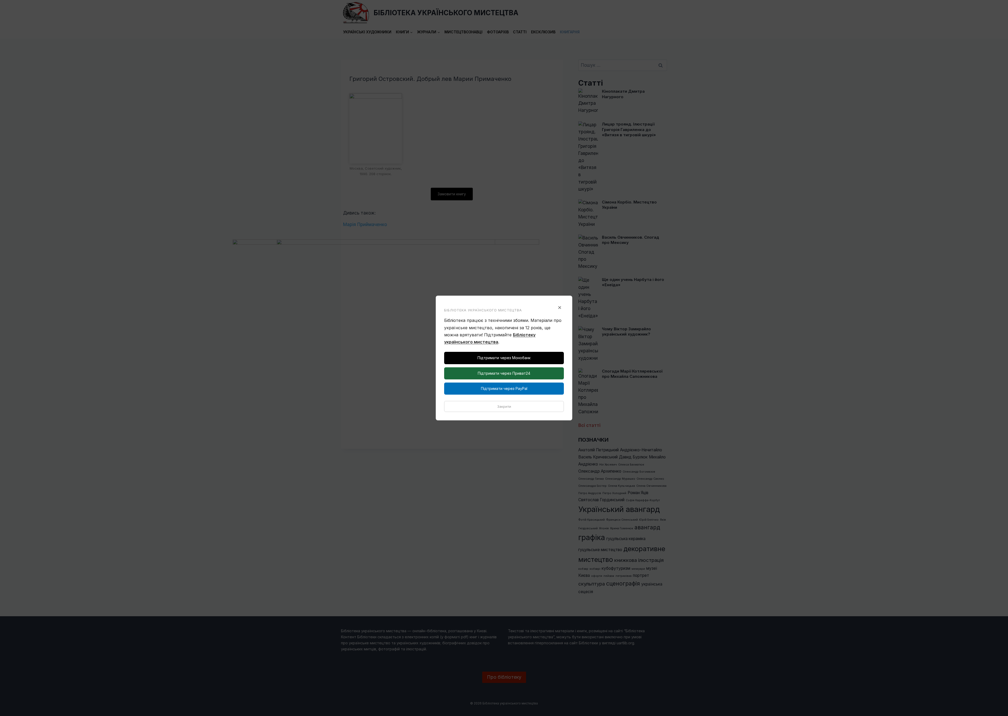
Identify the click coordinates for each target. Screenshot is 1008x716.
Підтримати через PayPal (504, 388)
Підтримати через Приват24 (504, 373)
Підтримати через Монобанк (504, 358)
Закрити (504, 406)
